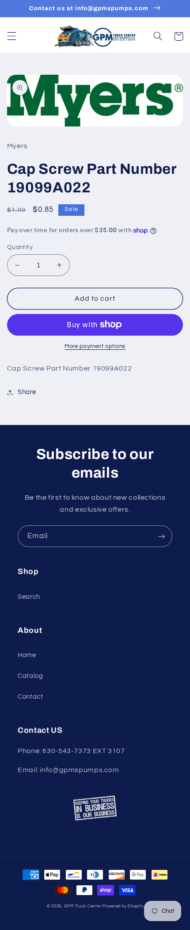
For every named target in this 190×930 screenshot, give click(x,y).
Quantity (20, 247)
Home (27, 655)
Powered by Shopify (123, 906)
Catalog (30, 676)
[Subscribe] (162, 536)
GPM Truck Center (83, 906)
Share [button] (27, 392)
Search (29, 596)
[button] (11, 36)
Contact (30, 696)
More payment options (95, 346)
